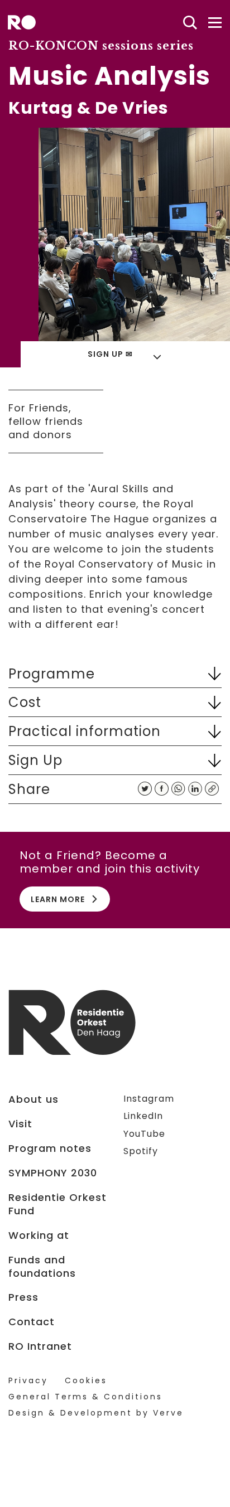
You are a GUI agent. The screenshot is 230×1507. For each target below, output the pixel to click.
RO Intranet (40, 1346)
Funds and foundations (42, 1266)
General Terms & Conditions (85, 1397)
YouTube (144, 1134)
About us (33, 1099)
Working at (38, 1235)
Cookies (86, 1380)
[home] (22, 22)
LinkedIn (143, 1116)
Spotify (140, 1151)
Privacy (28, 1380)
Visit (20, 1124)
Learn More (58, 899)
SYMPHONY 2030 (52, 1173)
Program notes (50, 1148)
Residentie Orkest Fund (57, 1204)
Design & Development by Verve (96, 1413)
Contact (31, 1322)
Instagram (148, 1098)
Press (23, 1297)
